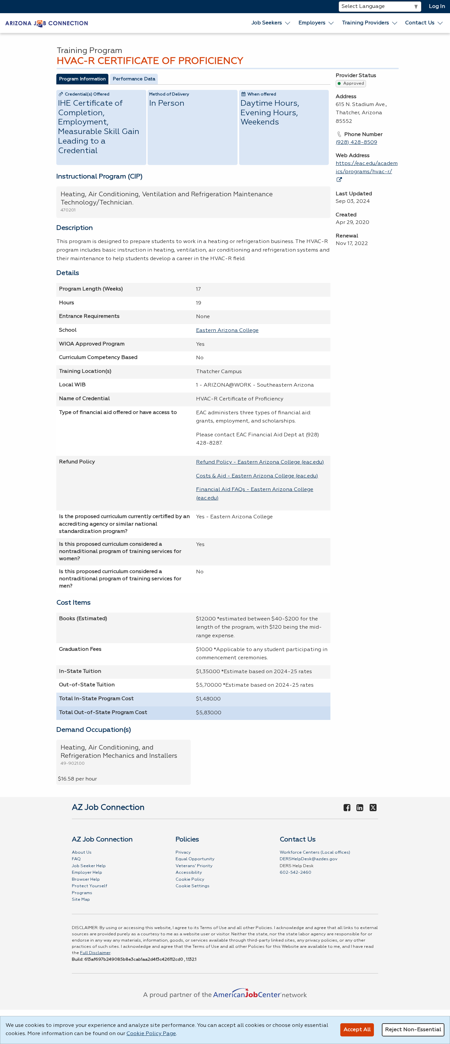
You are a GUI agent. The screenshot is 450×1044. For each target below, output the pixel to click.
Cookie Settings (193, 886)
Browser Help (86, 879)
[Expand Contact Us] (440, 23)
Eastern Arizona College (227, 330)
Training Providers (365, 23)
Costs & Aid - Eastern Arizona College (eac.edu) (257, 476)
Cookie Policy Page (151, 1033)
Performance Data (134, 79)
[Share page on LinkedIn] (360, 808)
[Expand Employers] (331, 23)
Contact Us (420, 23)
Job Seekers (266, 23)
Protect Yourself (89, 886)
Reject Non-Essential (413, 1029)
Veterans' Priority (194, 866)
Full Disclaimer (95, 953)
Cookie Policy (190, 879)
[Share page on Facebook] (346, 808)
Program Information (82, 79)
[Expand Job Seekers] (288, 23)
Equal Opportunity (195, 859)
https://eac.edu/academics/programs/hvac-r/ (367, 168)
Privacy (183, 852)
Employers (311, 23)
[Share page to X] (373, 808)
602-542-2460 (295, 872)
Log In (437, 6)
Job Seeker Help (89, 866)
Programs (82, 893)
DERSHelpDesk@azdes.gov (308, 859)
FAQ (76, 859)
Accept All (357, 1029)
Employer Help (87, 872)
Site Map (81, 899)
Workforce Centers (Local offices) (315, 852)
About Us (82, 852)
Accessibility (189, 872)
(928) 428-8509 (356, 142)
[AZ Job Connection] (46, 23)
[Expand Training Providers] (395, 23)
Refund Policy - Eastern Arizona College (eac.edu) (260, 462)
